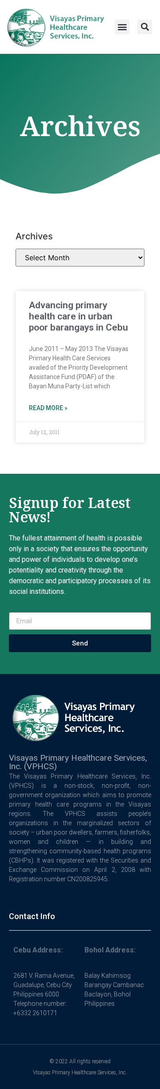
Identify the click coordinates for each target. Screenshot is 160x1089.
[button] (122, 27)
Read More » (48, 407)
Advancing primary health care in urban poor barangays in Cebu (78, 316)
